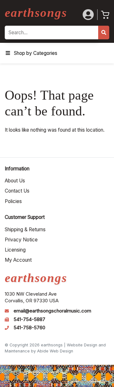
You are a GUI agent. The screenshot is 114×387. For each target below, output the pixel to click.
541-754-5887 (29, 319)
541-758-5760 (29, 328)
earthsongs (36, 12)
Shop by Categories (35, 53)
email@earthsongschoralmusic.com (52, 311)
